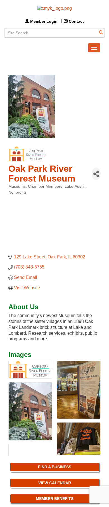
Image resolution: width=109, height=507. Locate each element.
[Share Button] (96, 174)
